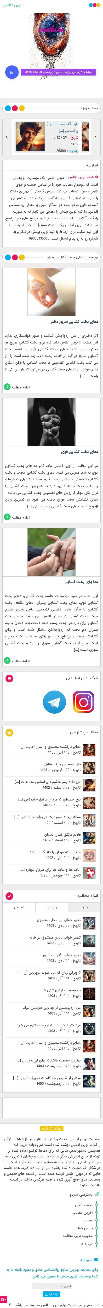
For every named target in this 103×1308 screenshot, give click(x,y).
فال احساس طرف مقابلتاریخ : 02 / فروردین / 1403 (60, 767)
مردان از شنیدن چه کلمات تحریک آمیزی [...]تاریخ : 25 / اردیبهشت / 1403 (47, 1081)
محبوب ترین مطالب (78, 1235)
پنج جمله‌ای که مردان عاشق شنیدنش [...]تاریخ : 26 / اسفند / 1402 (49, 802)
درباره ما (86, 1243)
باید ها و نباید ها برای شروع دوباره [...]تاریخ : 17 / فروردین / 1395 (50, 872)
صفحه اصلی (84, 1205)
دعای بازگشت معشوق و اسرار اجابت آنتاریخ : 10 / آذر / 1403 (51, 750)
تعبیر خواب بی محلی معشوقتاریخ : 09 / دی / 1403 (59, 923)
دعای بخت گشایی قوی (79, 452)
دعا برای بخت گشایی (81, 582)
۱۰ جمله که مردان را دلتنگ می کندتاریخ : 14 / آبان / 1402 (55, 855)
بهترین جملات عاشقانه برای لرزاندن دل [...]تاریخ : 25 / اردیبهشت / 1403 (48, 1063)
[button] (12, 72)
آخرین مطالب (83, 1212)
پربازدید (52, 907)
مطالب (88, 1220)
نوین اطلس (12, 5)
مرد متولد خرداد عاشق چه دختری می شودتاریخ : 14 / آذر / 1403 (49, 1028)
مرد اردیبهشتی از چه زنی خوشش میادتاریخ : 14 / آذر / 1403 (52, 1010)
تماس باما (85, 1228)
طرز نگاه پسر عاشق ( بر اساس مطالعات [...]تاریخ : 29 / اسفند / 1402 (48, 785)
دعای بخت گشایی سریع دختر (74, 322)
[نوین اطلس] (51, 46)
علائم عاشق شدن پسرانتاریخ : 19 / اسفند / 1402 (62, 837)
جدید (84, 907)
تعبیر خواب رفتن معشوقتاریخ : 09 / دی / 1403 (62, 958)
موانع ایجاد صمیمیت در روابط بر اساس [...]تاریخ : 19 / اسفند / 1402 (47, 820)
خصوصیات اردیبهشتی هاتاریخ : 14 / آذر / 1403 (61, 993)
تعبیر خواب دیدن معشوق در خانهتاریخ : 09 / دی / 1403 (55, 940)
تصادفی (19, 907)
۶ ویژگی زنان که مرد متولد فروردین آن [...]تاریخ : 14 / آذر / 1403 (49, 975)
